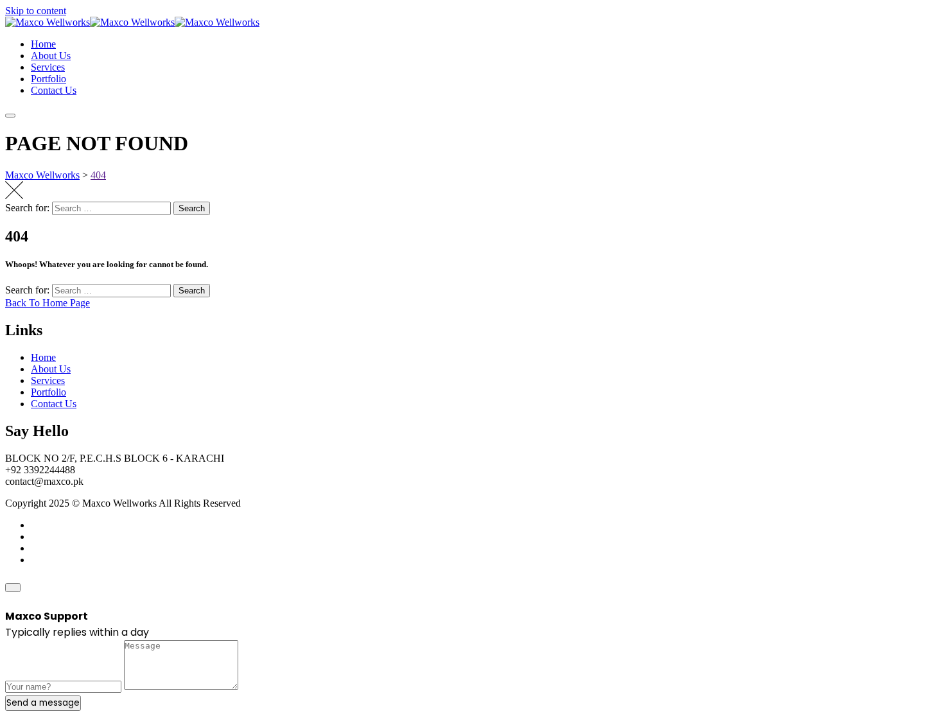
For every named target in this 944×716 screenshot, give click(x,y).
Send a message (43, 703)
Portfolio (48, 78)
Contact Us (53, 90)
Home (43, 44)
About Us (51, 55)
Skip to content (35, 10)
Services (48, 67)
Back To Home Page (47, 302)
